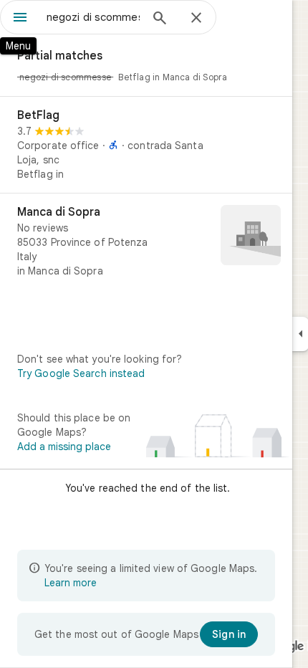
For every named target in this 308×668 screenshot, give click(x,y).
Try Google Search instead (81, 373)
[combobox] (93, 17)
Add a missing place (64, 446)
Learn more (70, 582)
